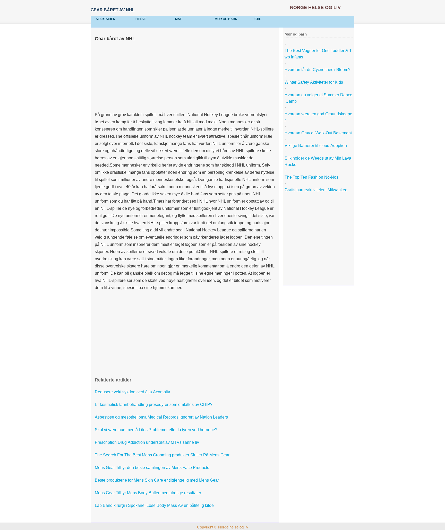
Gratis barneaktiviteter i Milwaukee (316, 190)
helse (140, 19)
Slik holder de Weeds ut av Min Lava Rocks (318, 161)
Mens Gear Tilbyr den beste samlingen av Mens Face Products (152, 467)
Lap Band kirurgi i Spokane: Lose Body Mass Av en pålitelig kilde (155, 505)
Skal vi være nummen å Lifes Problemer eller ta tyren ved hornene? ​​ (156, 430)
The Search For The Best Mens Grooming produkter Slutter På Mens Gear (162, 455)
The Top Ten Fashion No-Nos (311, 177)
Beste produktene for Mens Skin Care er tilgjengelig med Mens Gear (157, 480)
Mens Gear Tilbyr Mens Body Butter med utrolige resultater (148, 493)
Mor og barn (226, 19)
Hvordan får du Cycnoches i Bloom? (318, 69)
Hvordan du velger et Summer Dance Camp (318, 98)
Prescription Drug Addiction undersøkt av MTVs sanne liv (147, 442)
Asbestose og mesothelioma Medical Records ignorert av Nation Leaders (162, 417)
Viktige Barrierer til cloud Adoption (316, 145)
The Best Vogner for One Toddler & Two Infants (318, 53)
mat (178, 19)
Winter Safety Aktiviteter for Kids (314, 82)
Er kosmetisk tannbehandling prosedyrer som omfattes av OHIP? (154, 404)
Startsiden (105, 19)
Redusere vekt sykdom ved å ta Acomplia (133, 392)
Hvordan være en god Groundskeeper (318, 117)
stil (257, 19)
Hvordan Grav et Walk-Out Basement (318, 133)
